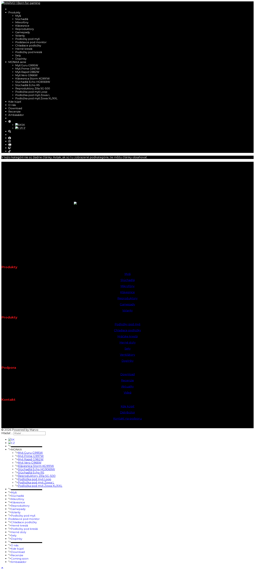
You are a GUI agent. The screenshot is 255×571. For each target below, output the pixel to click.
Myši (18, 15)
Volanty (20, 35)
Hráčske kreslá (127, 336)
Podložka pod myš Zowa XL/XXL (36, 98)
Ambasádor (16, 115)
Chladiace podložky (28, 45)
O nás (12, 105)
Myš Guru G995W (26, 65)
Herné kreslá (23, 48)
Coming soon (19, 558)
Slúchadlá (21, 19)
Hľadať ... (7, 433)
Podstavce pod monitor (30, 42)
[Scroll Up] (2, 568)
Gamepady (22, 32)
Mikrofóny (21, 22)
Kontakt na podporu (127, 418)
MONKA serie (17, 62)
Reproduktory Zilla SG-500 (32, 88)
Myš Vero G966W (26, 75)
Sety (18, 55)
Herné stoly (128, 342)
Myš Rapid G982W (27, 72)
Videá (127, 392)
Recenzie (14, 111)
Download (15, 108)
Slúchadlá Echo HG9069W (32, 81)
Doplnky (21, 58)
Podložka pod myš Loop (31, 91)
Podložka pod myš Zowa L (32, 95)
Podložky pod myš (27, 39)
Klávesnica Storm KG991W (32, 78)
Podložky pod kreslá (28, 52)
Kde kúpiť (14, 101)
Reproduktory (24, 29)
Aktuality (127, 386)
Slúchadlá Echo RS (27, 85)
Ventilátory (127, 354)
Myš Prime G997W (27, 68)
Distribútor (127, 412)
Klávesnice (22, 25)
